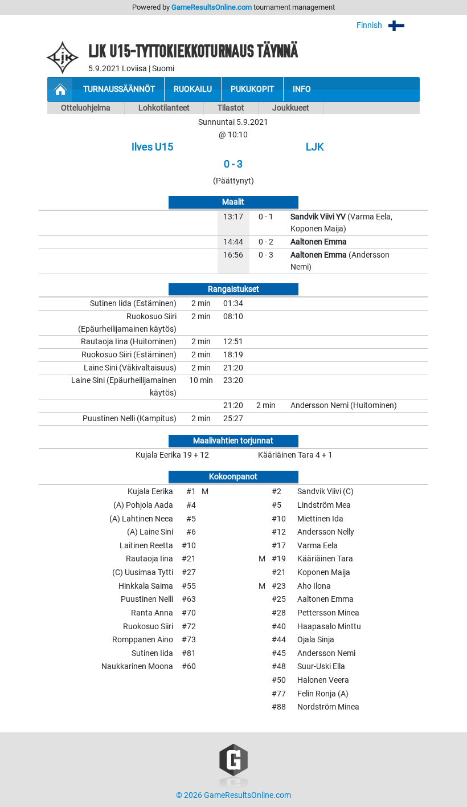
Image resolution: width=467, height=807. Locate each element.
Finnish (370, 25)
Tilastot (231, 108)
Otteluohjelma (85, 108)
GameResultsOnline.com (211, 7)
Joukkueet (290, 108)
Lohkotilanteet (164, 108)
